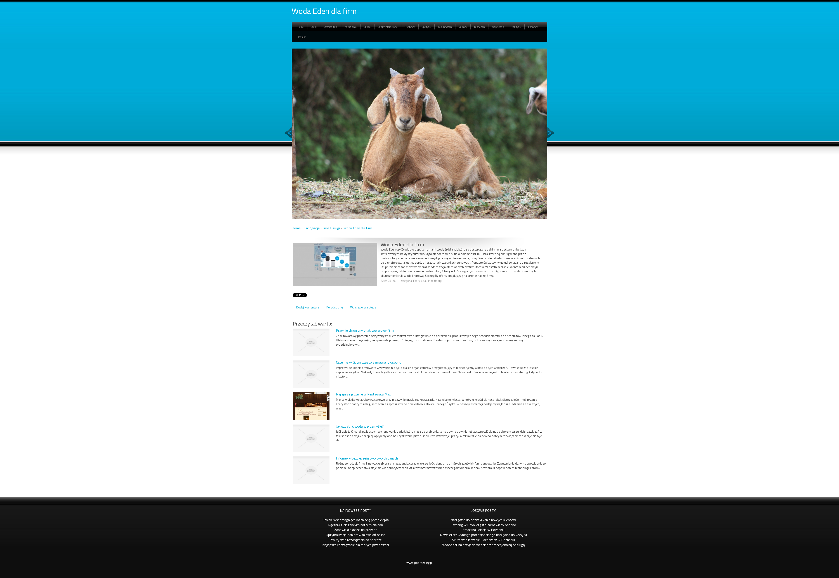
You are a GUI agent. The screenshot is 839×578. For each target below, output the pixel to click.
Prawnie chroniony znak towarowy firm (365, 330)
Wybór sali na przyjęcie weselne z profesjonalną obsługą (483, 544)
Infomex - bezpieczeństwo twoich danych (367, 458)
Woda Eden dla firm (357, 228)
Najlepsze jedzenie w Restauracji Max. (363, 394)
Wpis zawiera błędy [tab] (363, 307)
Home (296, 228)
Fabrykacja (312, 228)
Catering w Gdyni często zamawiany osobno (368, 362)
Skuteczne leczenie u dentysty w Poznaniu (483, 539)
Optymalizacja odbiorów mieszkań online (355, 534)
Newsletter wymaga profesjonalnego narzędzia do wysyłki (483, 534)
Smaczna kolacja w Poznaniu (483, 529)
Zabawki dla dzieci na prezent (355, 529)
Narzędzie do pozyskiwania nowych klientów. (484, 519)
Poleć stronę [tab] (334, 307)
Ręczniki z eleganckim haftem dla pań (355, 525)
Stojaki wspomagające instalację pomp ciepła (355, 519)
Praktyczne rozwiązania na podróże (356, 539)
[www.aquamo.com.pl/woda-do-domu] (335, 274)
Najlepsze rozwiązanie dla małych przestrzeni (355, 544)
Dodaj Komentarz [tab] (307, 307)
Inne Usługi (331, 228)
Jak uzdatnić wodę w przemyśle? (360, 426)
